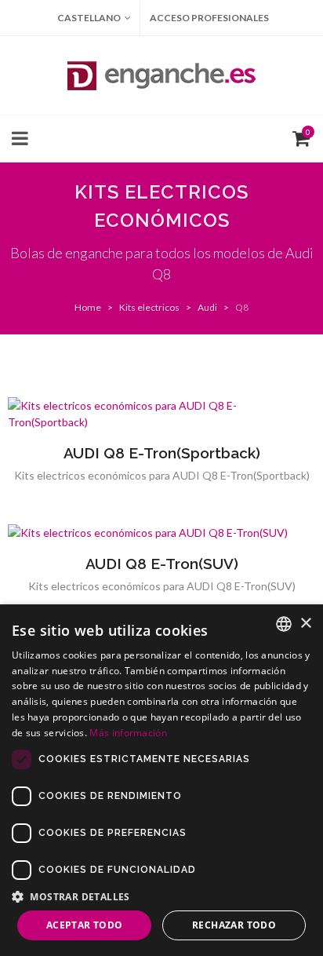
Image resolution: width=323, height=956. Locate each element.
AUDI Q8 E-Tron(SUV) (161, 563)
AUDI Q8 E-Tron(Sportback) (162, 453)
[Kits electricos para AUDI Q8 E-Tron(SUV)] (161, 533)
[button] (161, 896)
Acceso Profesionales (209, 18)
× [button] (305, 623)
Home (87, 307)
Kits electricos (149, 307)
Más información (128, 732)
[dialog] (161, 780)
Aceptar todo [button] (84, 925)
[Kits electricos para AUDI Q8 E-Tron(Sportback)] (161, 413)
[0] (297, 136)
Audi (207, 307)
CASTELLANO (89, 18)
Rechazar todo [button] (234, 925)
